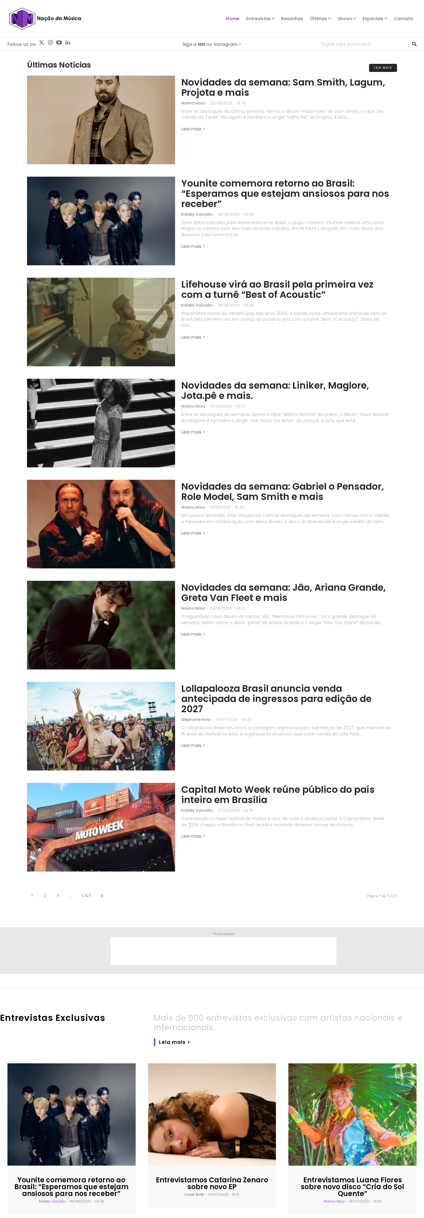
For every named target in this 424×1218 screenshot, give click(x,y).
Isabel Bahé (194, 1194)
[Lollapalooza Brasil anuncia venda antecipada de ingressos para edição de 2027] (101, 726)
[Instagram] (50, 43)
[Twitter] (41, 43)
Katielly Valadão (197, 214)
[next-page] (102, 895)
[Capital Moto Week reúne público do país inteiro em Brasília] (101, 827)
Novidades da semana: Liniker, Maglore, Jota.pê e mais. (275, 390)
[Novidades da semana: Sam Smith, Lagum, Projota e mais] (101, 120)
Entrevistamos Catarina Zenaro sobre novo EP (212, 1183)
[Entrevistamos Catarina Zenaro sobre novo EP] (212, 1114)
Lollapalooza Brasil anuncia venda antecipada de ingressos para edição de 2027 (276, 699)
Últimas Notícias (59, 65)
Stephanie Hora (195, 719)
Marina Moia (193, 103)
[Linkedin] (67, 43)
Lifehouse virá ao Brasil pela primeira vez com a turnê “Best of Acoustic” (277, 289)
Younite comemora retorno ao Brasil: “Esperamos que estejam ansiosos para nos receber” (285, 193)
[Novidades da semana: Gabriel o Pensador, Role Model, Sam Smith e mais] (101, 524)
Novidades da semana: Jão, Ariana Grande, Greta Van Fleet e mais (283, 592)
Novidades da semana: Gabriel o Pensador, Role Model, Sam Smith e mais (282, 491)
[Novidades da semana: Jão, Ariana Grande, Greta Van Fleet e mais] (101, 625)
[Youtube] (59, 43)
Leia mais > (193, 129)
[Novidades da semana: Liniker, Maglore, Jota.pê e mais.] (101, 423)
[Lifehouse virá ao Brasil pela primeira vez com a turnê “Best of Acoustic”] (101, 322)
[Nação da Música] (44, 18)
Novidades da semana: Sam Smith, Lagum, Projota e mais (283, 87)
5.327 (86, 895)
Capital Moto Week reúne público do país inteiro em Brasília (278, 794)
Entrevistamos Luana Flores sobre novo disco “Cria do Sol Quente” (352, 1186)
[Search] (414, 44)
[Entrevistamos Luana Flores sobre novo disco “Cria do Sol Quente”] (352, 1114)
